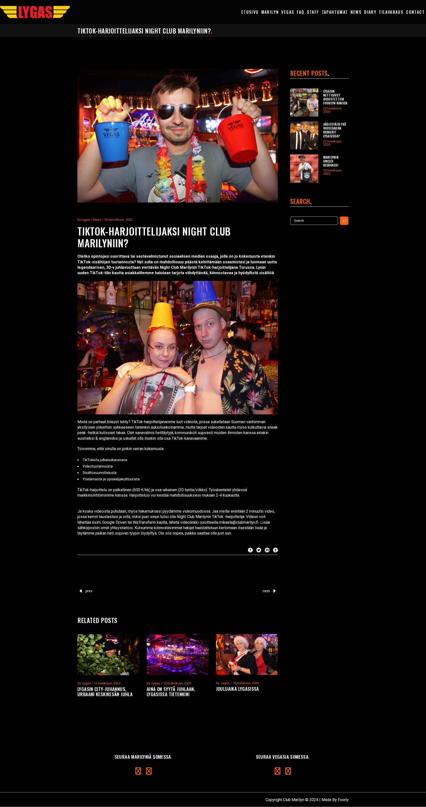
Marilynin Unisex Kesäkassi (331, 161)
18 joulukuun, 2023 (245, 683)
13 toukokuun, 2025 (177, 683)
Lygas (86, 219)
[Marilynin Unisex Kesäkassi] (304, 168)
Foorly (343, 799)
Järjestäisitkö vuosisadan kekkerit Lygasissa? (334, 129)
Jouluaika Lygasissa (237, 688)
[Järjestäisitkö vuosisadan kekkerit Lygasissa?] (304, 135)
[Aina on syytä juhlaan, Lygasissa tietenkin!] (178, 654)
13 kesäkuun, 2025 (107, 683)
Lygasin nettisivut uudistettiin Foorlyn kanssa (335, 96)
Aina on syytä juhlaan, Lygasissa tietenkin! (171, 691)
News (97, 219)
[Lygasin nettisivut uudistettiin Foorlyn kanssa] (304, 102)
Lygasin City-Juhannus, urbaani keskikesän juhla (105, 691)
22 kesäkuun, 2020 (332, 109)
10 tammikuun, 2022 (118, 219)
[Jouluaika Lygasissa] (247, 654)
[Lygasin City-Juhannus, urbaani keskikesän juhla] (108, 654)
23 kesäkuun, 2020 (332, 171)
